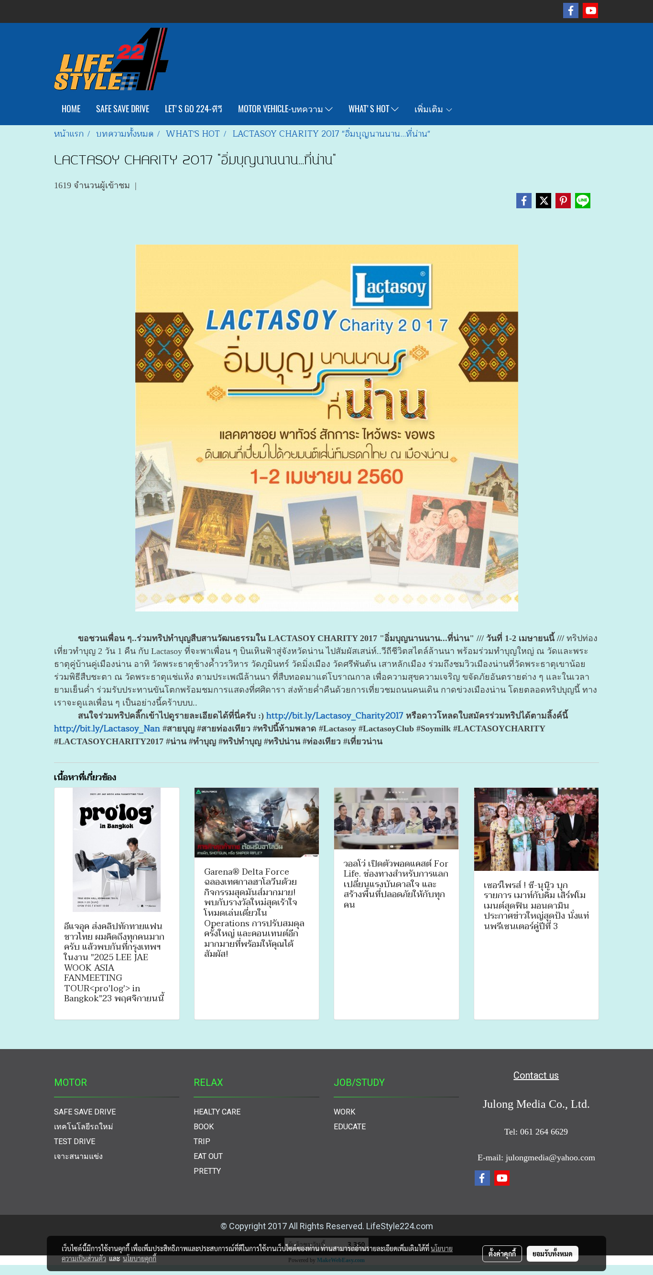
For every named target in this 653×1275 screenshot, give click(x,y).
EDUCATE (350, 1126)
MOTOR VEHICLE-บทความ (281, 109)
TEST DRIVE (74, 1141)
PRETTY (207, 1171)
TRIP (202, 1141)
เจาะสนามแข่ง (78, 1156)
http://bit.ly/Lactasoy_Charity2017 (334, 715)
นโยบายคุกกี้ (139, 1258)
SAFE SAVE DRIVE (122, 109)
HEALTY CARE (217, 1111)
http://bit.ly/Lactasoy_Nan (107, 728)
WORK (344, 1111)
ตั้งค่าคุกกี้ (502, 1253)
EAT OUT (208, 1156)
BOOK (204, 1126)
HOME (71, 109)
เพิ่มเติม (429, 109)
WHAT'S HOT (369, 109)
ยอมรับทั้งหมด (553, 1253)
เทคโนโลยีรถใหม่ (83, 1126)
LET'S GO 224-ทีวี (193, 109)
